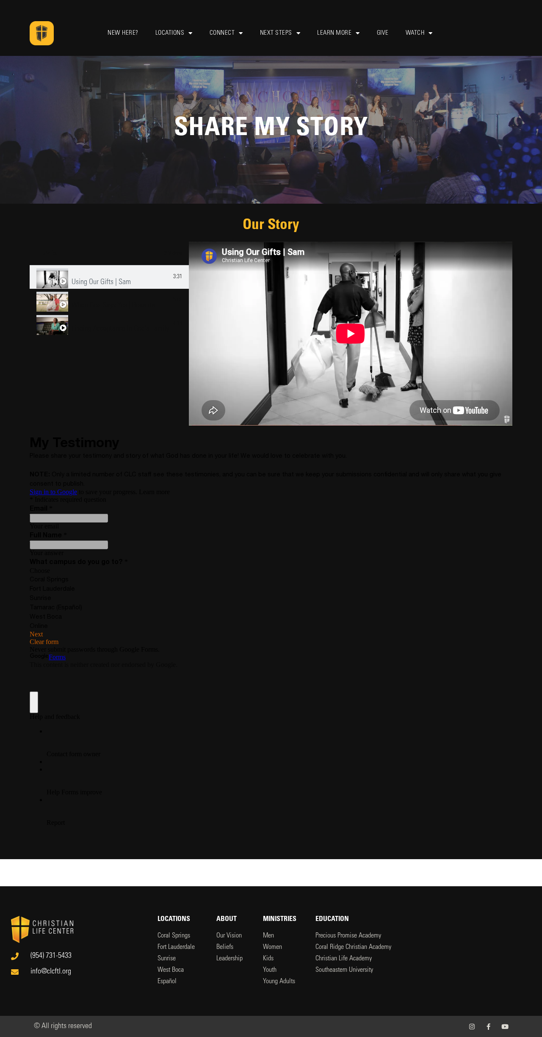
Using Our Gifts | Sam (101, 282)
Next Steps (276, 33)
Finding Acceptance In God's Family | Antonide (121, 329)
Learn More (334, 33)
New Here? (123, 33)
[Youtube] (505, 1026)
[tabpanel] (350, 334)
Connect (222, 33)
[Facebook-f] (488, 1026)
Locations (170, 33)
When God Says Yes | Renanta (113, 306)
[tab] (109, 277)
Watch (415, 33)
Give (383, 33)
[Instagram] (472, 1026)
